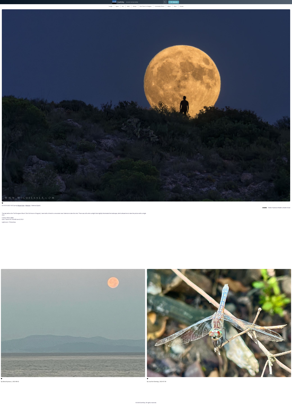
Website (27, 205)
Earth (128, 6)
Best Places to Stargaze (145, 6)
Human (134, 6)
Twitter (270, 207)
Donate (181, 6)
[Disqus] (146, 246)
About (169, 6)
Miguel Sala (21, 205)
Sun (123, 6)
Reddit (280, 207)
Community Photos (159, 6)
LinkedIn (284, 207)
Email (288, 207)
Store (175, 6)
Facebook (275, 207)
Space (117, 6)
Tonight (110, 6)
